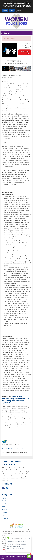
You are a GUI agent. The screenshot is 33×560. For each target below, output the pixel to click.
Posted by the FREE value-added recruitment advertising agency (15, 448)
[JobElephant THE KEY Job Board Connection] (16, 524)
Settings (19, 10)
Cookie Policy (5, 6)
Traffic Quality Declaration (23, 6)
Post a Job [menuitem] (5, 518)
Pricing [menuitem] (4, 507)
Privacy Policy (19, 3)
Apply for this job (25, 52)
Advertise (5, 509)
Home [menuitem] (4, 498)
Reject (12, 10)
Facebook (3, 488)
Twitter (7, 488)
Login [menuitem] (3, 515)
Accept (5, 10)
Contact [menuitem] (4, 512)
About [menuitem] (4, 504)
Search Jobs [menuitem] (5, 501)
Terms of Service (7, 3)
